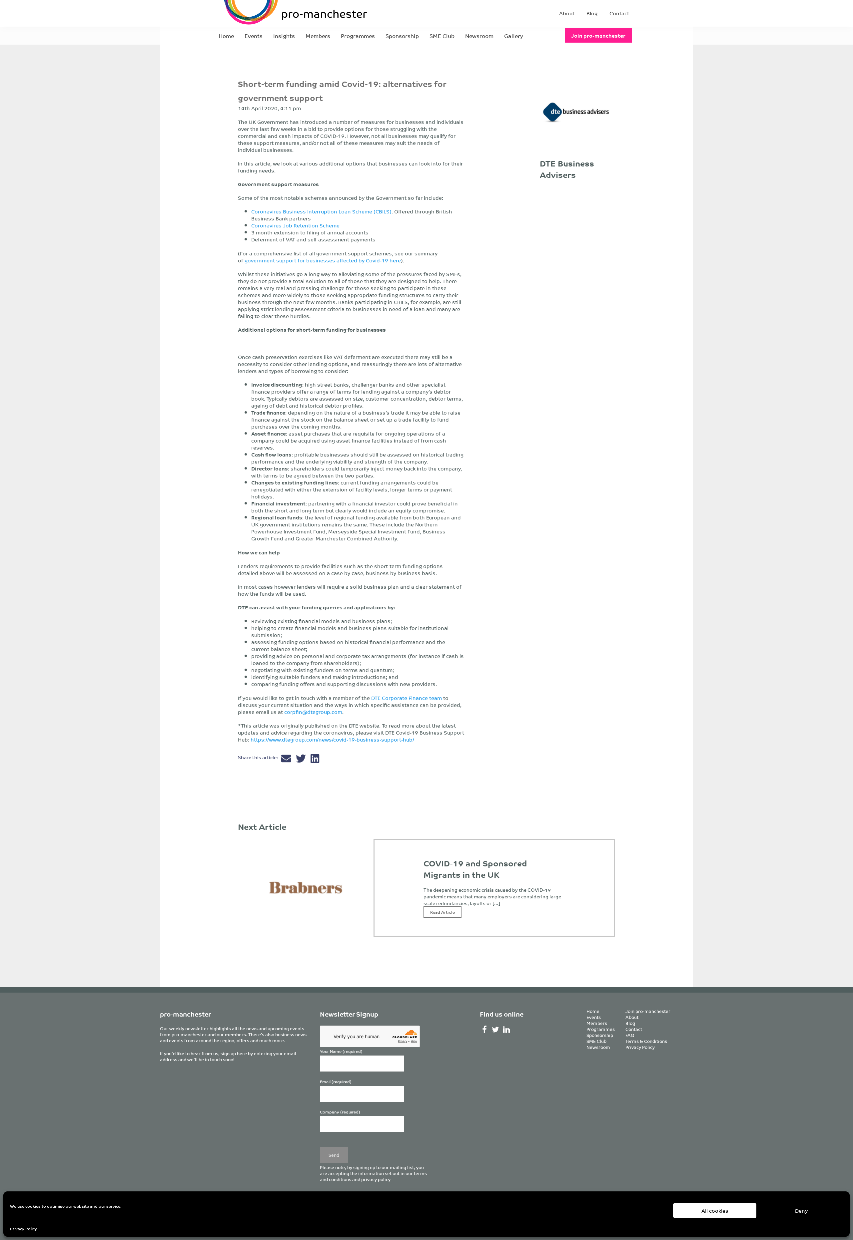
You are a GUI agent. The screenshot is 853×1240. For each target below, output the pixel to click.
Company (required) (340, 1112)
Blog (591, 13)
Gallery (513, 35)
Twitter (495, 1030)
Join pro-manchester (598, 35)
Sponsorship (402, 35)
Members (318, 35)
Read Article (442, 911)
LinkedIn (506, 1030)
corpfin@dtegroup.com (313, 711)
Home (226, 35)
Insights (284, 35)
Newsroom (479, 35)
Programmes (358, 35)
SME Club (441, 35)
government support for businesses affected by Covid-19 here (323, 260)
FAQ (629, 1035)
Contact (619, 13)
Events (254, 35)
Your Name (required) (341, 1051)
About (566, 13)
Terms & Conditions (646, 1041)
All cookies (714, 1210)
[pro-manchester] (275, 13)
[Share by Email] (287, 760)
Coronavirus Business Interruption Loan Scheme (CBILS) (321, 211)
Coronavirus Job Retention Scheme (295, 225)
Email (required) (336, 1082)
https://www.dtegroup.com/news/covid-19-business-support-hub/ (332, 739)
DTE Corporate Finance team (406, 697)
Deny (801, 1210)
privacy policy (376, 1179)
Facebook (484, 1030)
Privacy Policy (23, 1228)
